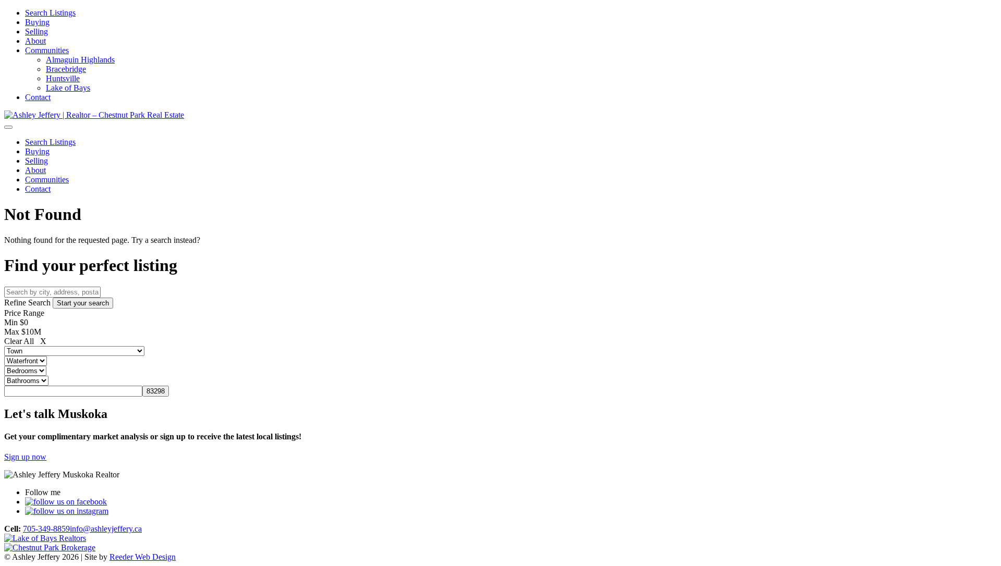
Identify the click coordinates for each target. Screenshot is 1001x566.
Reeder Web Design (142, 556)
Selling (36, 31)
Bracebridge (66, 69)
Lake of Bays (68, 87)
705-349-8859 (46, 528)
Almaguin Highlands (80, 59)
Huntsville (63, 78)
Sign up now (25, 456)
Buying (37, 22)
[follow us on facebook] (66, 501)
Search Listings (50, 12)
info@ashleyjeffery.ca (106, 528)
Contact (38, 97)
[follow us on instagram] (66, 511)
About (35, 40)
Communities (47, 50)
